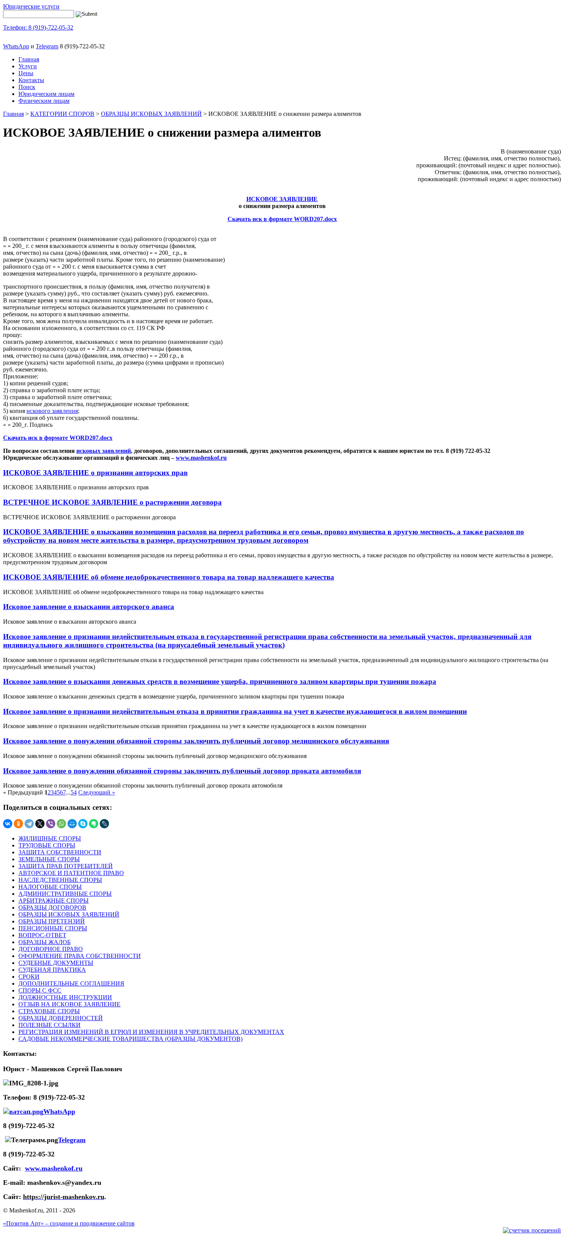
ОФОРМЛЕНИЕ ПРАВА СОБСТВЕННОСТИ (79, 956)
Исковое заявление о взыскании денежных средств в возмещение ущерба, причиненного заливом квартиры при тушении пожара (219, 681)
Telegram (47, 46)
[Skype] (82, 823)
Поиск (26, 87)
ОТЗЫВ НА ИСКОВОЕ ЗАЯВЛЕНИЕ (69, 1004)
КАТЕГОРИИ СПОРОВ (62, 114)
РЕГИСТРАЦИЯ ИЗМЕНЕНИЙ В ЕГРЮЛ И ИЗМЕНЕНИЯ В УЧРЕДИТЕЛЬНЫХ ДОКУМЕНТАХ (151, 1032)
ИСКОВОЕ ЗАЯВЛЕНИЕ (282, 199)
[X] (40, 823)
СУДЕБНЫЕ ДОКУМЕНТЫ (55, 963)
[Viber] (50, 823)
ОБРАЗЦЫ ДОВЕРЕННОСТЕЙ (60, 1018)
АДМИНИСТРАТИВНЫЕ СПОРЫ (65, 893)
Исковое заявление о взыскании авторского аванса (88, 607)
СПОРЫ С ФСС (39, 990)
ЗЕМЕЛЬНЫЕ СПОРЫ (49, 859)
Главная (28, 59)
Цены (25, 73)
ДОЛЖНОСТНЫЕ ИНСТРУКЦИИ (65, 997)
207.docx (325, 219)
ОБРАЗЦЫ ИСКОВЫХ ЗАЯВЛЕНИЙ (151, 114)
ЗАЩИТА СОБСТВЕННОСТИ (59, 852)
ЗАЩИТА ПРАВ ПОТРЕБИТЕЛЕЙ (65, 866)
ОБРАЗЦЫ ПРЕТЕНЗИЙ (51, 921)
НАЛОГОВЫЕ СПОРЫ (50, 887)
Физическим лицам (43, 100)
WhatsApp (16, 46)
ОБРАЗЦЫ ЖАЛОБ (44, 942)
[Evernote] (93, 823)
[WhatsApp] (61, 823)
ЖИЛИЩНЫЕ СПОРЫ (49, 838)
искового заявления (52, 411)
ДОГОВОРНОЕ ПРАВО (50, 949)
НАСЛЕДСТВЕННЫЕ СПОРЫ (60, 880)
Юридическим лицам (46, 94)
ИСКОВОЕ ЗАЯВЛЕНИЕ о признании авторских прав (95, 473)
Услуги (27, 66)
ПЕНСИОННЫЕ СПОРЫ (52, 928)
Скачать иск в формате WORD (271, 219)
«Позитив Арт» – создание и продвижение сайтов (69, 1223)
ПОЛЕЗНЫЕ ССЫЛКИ (49, 1025)
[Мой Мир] (72, 823)
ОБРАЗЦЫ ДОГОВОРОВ (52, 907)
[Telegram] (29, 823)
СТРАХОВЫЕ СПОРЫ (49, 1011)
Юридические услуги (31, 6)
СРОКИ (29, 976)
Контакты (31, 80)
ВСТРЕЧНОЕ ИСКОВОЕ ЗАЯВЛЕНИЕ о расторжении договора (112, 502)
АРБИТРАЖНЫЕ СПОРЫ (53, 900)
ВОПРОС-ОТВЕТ (42, 935)
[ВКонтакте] (7, 823)
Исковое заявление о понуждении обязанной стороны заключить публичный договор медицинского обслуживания (196, 741)
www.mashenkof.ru (201, 457)
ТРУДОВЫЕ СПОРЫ (46, 845)
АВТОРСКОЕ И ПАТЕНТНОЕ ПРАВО (71, 873)
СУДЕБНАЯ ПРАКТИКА (52, 969)
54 (74, 792)
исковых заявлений (103, 451)
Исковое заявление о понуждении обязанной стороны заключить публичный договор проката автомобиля (182, 771)
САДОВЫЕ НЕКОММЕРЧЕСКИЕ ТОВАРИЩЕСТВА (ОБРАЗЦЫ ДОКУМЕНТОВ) (130, 1039)
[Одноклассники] (18, 823)
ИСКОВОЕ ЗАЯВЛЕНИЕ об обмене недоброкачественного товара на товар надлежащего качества (168, 577)
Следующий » (96, 792)
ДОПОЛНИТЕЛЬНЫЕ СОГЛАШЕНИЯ (71, 983)
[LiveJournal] (104, 823)
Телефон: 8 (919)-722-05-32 (38, 27)
